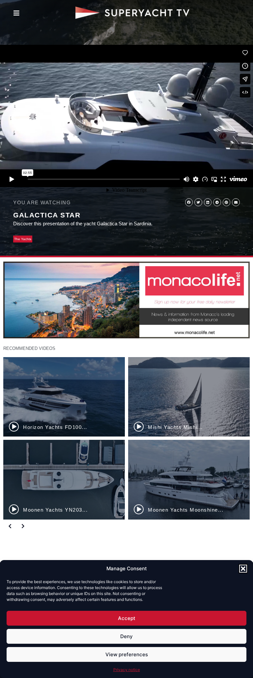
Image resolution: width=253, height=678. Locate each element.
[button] (243, 568)
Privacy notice (126, 669)
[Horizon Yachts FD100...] (64, 397)
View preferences (126, 654)
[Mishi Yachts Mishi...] (189, 397)
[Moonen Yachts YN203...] (64, 480)
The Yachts (22, 239)
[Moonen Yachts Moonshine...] (189, 480)
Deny (126, 636)
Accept (126, 618)
